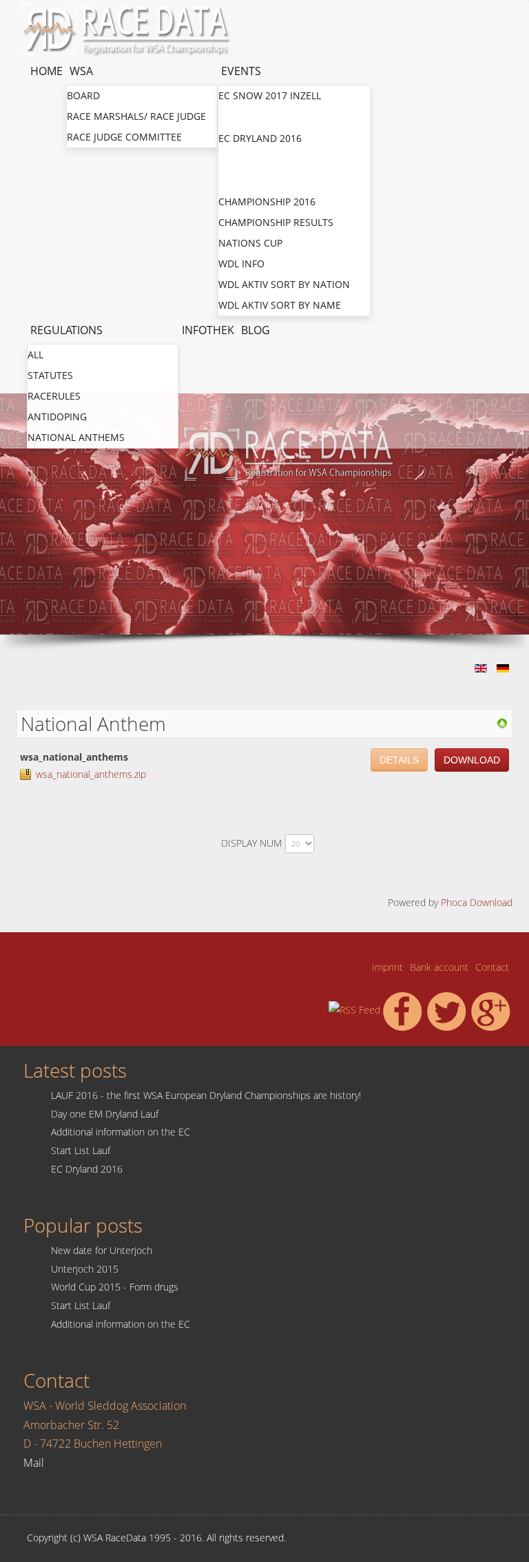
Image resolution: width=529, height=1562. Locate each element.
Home (46, 71)
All (35, 354)
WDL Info (241, 263)
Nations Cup (251, 180)
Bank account (439, 967)
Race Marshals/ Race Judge (136, 116)
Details (399, 759)
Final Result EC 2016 (270, 159)
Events (241, 71)
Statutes (50, 375)
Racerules (54, 395)
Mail (33, 1462)
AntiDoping (57, 416)
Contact (492, 967)
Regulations (66, 330)
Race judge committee (124, 136)
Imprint (387, 967)
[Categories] (502, 722)
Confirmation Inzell (272, 116)
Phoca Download (476, 902)
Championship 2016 (266, 201)
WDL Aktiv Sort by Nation (284, 284)
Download (472, 759)
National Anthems (76, 437)
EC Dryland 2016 (260, 138)
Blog (255, 330)
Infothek (208, 330)
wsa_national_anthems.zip (91, 774)
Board (83, 95)
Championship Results (275, 222)
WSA (81, 71)
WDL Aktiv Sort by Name (279, 304)
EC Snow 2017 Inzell (269, 95)
